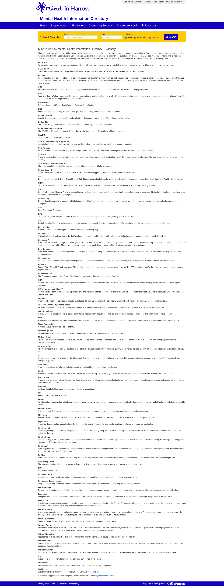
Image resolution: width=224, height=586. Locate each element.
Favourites (150, 25)
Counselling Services (101, 25)
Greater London (142, 37)
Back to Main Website (133, 1)
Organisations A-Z (127, 25)
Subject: (67, 34)
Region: (129, 34)
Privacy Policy (43, 583)
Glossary (147, 1)
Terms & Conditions (59, 583)
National (155, 37)
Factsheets (78, 25)
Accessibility (74, 583)
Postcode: (106, 34)
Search (172, 36)
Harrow (130, 37)
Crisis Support (158, 1)
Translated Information (175, 1)
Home (43, 25)
